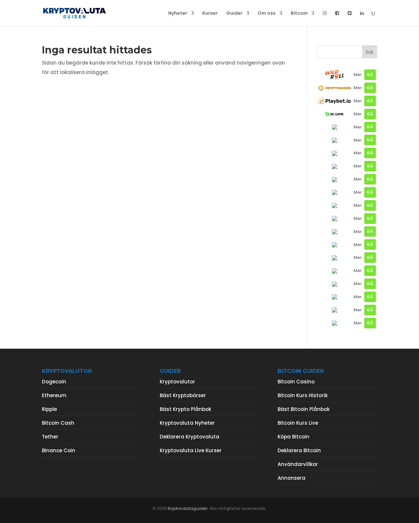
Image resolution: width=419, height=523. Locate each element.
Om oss (267, 13)
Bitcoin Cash (58, 422)
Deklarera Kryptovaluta (189, 436)
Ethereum (54, 395)
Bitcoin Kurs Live (298, 422)
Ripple (49, 409)
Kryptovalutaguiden (188, 508)
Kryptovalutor (177, 381)
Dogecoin (54, 381)
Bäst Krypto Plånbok (185, 409)
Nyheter (177, 13)
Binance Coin (58, 450)
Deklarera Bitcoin (299, 450)
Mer (358, 74)
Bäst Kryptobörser (183, 395)
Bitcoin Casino (296, 381)
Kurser (210, 13)
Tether (50, 436)
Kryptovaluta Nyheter (187, 422)
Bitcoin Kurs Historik (303, 395)
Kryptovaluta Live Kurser (191, 450)
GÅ (370, 74)
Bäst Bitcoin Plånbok (304, 409)
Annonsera (291, 478)
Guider (234, 13)
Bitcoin (299, 13)
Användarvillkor (298, 464)
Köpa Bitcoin (293, 436)
